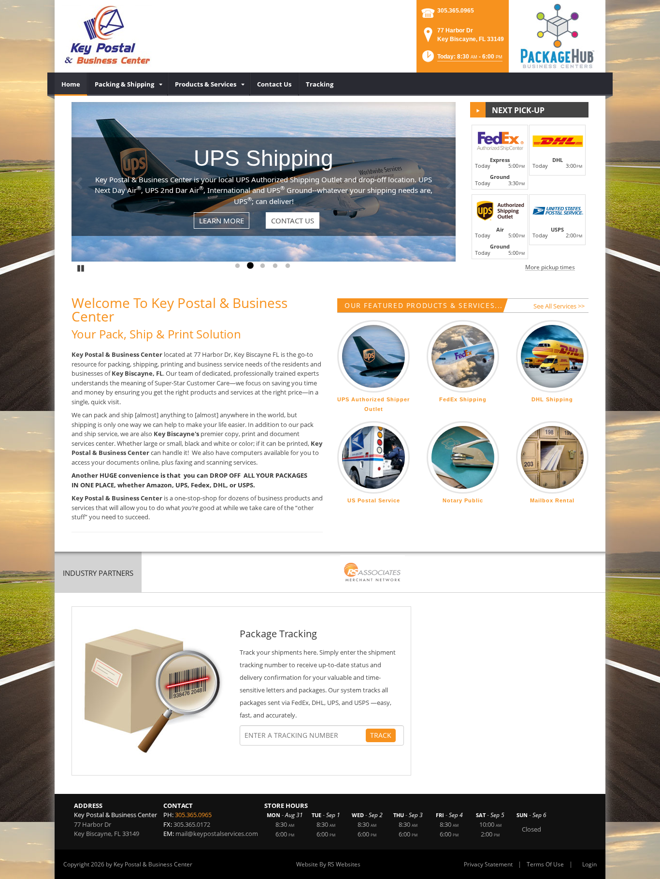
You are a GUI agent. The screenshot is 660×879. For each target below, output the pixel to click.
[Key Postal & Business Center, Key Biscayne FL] (107, 36)
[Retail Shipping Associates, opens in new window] (372, 573)
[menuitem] (71, 84)
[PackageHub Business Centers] (557, 35)
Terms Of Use (545, 864)
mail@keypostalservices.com (216, 833)
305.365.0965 (455, 10)
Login (589, 864)
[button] (461, 59)
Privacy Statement (488, 864)
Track (380, 735)
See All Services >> (559, 306)
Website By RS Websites (328, 864)
